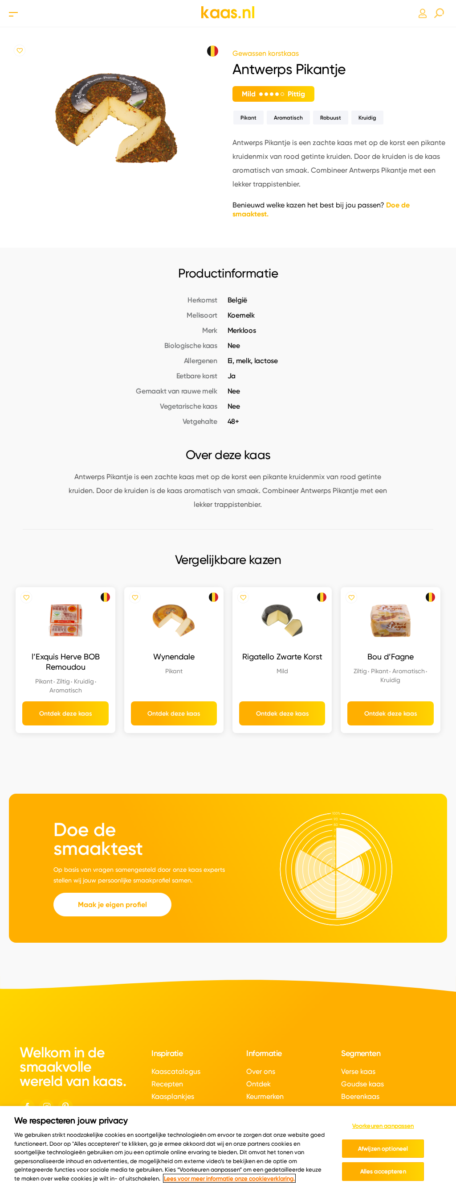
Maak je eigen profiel (112, 904)
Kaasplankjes (172, 1096)
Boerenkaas (360, 1096)
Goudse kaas (362, 1084)
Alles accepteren (383, 1171)
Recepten (167, 1084)
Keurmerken (265, 1096)
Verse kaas (358, 1071)
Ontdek (258, 1084)
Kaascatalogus (175, 1071)
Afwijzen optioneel (383, 1148)
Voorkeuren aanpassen (383, 1125)
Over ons (260, 1071)
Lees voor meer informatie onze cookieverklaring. (229, 1178)
